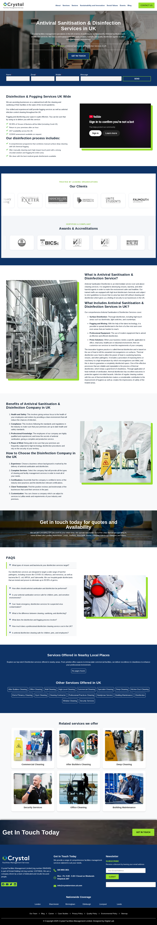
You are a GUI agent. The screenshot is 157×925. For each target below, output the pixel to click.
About (58, 5)
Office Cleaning (36, 689)
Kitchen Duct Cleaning (140, 689)
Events (123, 5)
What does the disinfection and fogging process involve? (34, 620)
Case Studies (63, 914)
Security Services (87, 701)
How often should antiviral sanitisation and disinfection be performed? (39, 588)
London (38, 904)
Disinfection (140, 695)
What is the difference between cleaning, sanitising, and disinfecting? (39, 613)
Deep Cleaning (122, 689)
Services (66, 5)
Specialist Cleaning (105, 689)
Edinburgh (87, 904)
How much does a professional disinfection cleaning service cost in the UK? (42, 626)
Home (53, 46)
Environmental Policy (109, 914)
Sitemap (124, 914)
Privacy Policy (77, 914)
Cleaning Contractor (58, 695)
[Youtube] (7, 884)
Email (33, 75)
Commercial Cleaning (86, 689)
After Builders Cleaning (17, 689)
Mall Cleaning (50, 689)
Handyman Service (104, 695)
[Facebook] (3, 884)
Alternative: (110, 881)
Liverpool (103, 904)
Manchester (54, 904)
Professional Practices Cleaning (81, 695)
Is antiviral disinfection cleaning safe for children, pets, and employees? (40, 633)
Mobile (58, 75)
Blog (129, 5)
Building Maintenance (123, 695)
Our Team (33, 914)
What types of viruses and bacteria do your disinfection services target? (40, 565)
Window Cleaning (70, 701)
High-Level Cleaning (67, 689)
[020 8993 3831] (55, 870)
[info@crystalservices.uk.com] (55, 886)
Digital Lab (109, 921)
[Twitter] (11, 884)
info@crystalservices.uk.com (69, 885)
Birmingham (70, 904)
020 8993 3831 (63, 870)
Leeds (119, 904)
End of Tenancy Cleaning (22, 695)
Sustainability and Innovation (92, 5)
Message (84, 75)
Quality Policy (92, 914)
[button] (41, 565)
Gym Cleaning (41, 695)
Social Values (112, 5)
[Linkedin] (15, 884)
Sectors (75, 5)
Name (8, 75)
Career (51, 914)
